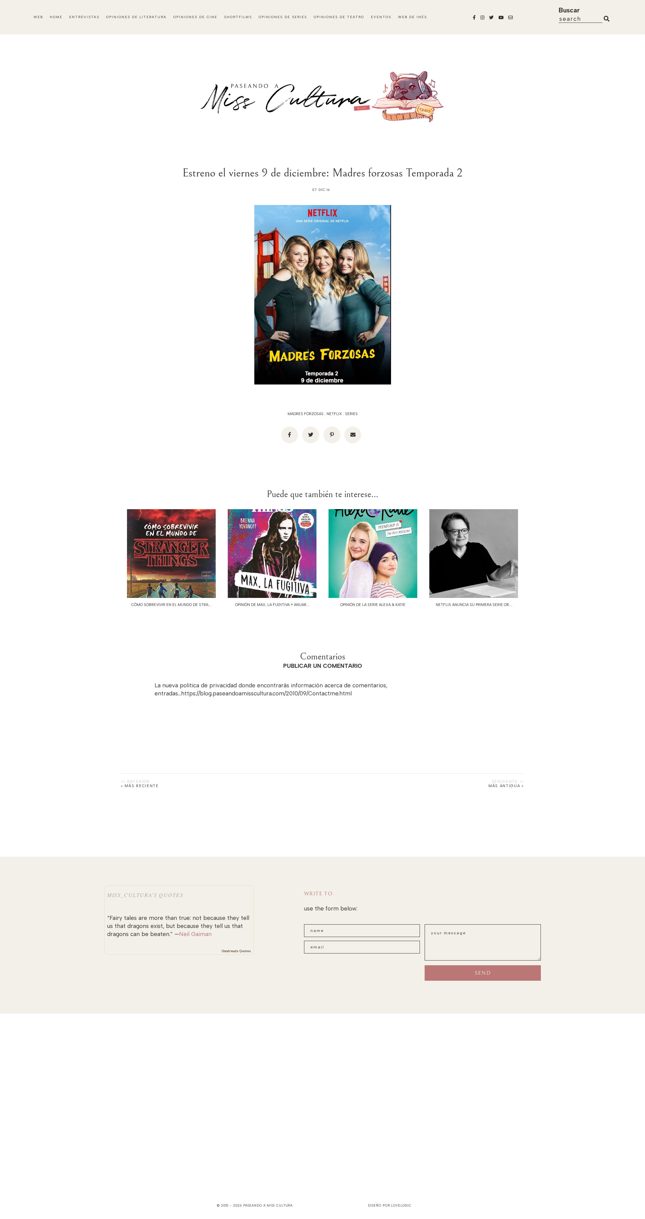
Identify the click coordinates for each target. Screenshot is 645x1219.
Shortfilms (238, 17)
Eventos (381, 17)
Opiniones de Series (283, 17)
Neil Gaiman (195, 934)
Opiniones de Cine (195, 17)
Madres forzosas (306, 414)
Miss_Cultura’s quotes (145, 894)
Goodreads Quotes (236, 951)
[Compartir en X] (310, 434)
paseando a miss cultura (268, 1205)
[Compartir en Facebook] (289, 434)
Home (56, 17)
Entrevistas (84, 17)
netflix (334, 414)
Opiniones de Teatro (339, 17)
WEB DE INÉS (412, 17)
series (351, 414)
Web (38, 17)
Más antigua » (506, 786)
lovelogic (401, 1205)
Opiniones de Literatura (136, 17)
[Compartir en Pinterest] (332, 434)
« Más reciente (140, 786)
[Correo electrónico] (352, 434)
